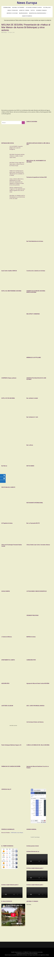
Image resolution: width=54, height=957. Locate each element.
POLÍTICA (33, 10)
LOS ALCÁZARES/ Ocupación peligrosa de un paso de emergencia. (16, 148)
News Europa (27, 2)
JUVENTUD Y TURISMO (24, 10)
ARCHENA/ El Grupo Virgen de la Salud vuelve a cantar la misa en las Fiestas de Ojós (16, 164)
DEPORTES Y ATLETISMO (12, 13)
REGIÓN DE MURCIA (23, 13)
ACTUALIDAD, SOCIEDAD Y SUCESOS (34, 7)
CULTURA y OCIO (47, 7)
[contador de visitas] (27, 950)
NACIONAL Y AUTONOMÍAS (18, 7)
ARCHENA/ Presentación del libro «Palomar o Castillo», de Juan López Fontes (17, 156)
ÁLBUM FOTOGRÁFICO (27, 16)
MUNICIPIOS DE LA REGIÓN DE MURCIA (37, 13)
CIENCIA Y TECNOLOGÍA (12, 10)
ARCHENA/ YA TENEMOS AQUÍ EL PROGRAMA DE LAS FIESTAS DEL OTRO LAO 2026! (17, 197)
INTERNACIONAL (7, 7)
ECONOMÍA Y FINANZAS (41, 10)
